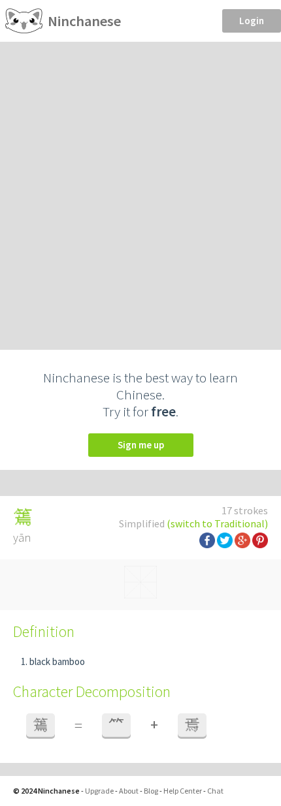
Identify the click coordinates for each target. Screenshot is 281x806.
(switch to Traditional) (217, 523)
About (129, 791)
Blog (151, 791)
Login (251, 20)
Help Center (182, 791)
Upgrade (99, 791)
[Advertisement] (140, 188)
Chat (215, 791)
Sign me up (141, 445)
